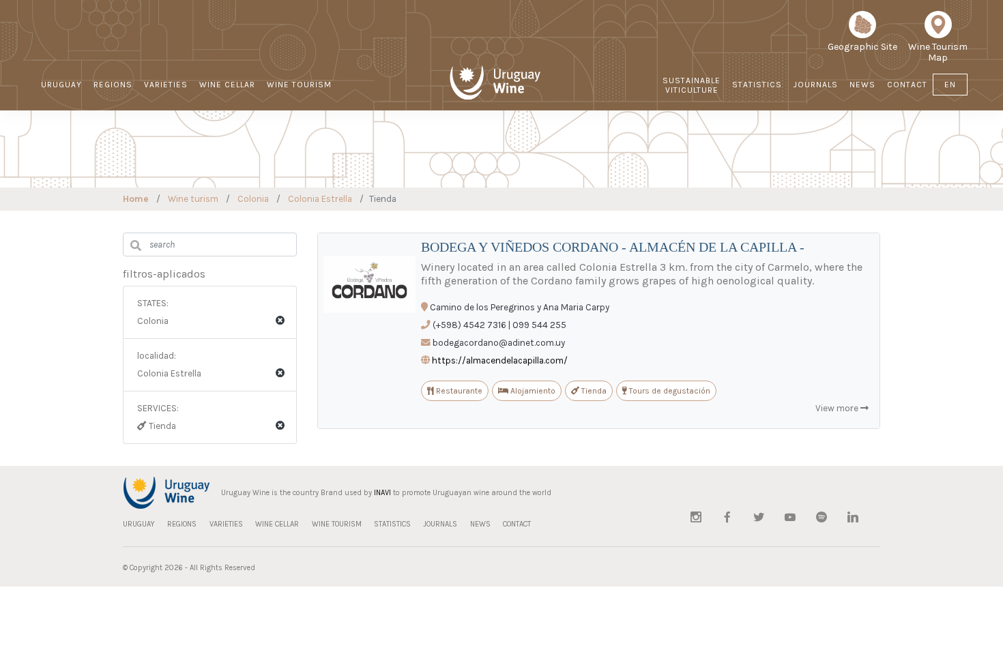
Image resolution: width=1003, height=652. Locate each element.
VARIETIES (166, 84)
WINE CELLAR (227, 84)
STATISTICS (757, 84)
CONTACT (907, 84)
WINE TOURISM (299, 84)
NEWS (862, 84)
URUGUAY (61, 84)
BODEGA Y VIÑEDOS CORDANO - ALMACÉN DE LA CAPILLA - (612, 246)
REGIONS (112, 84)
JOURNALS (816, 84)
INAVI (382, 492)
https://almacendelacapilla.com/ (500, 360)
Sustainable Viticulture (692, 85)
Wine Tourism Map (938, 52)
